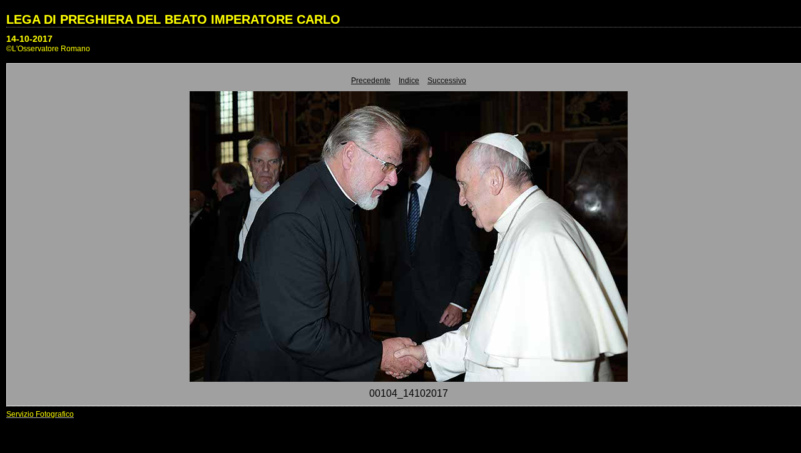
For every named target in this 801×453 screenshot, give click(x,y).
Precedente (370, 80)
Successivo (446, 80)
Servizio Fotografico (40, 414)
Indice (409, 80)
